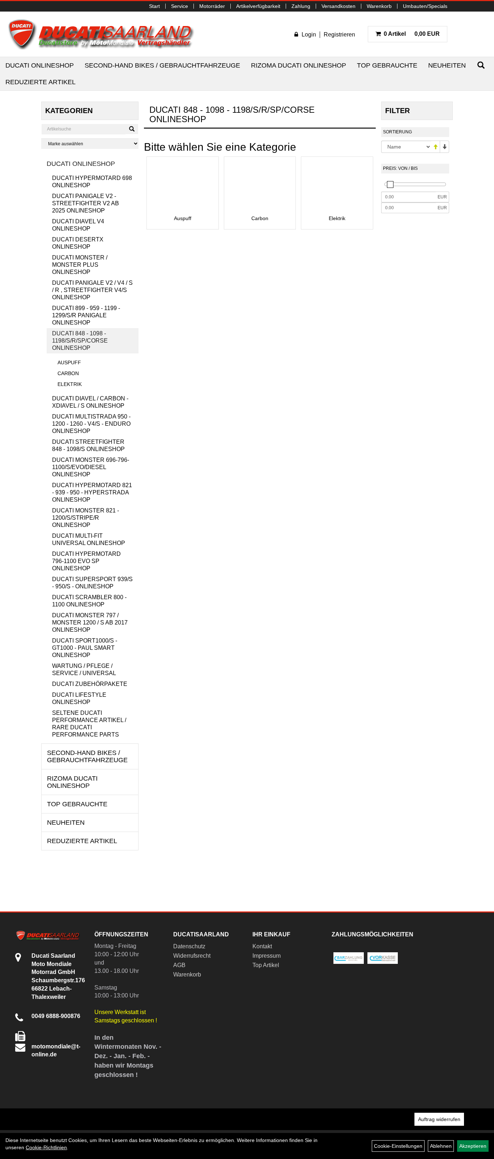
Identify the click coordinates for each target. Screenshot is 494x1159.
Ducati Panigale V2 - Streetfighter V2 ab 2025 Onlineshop (85, 203)
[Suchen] (481, 65)
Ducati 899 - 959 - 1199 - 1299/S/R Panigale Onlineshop (86, 315)
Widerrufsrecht (191, 956)
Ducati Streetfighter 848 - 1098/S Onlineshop (88, 445)
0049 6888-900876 (55, 1016)
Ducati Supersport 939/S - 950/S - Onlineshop (92, 582)
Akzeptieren (472, 1146)
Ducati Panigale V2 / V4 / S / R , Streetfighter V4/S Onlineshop (92, 290)
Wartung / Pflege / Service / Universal (84, 669)
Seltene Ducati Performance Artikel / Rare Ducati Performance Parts (89, 724)
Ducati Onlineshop (39, 65)
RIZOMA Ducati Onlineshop (298, 65)
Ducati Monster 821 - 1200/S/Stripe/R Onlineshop (85, 517)
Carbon (68, 373)
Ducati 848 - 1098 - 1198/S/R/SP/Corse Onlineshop (80, 340)
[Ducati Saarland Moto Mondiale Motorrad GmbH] (104, 34)
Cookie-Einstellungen (398, 1146)
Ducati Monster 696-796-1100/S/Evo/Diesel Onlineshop (90, 467)
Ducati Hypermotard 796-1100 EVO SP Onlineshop (86, 561)
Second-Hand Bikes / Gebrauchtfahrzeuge (162, 65)
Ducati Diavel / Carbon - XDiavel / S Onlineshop (90, 402)
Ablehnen (441, 1146)
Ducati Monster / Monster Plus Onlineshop (79, 264)
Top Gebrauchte (387, 65)
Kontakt (262, 946)
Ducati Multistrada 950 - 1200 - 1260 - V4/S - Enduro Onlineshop (91, 423)
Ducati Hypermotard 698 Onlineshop (92, 181)
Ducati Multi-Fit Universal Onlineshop (88, 539)
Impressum (266, 956)
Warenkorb (379, 6)
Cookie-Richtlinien (46, 1147)
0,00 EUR (412, 34)
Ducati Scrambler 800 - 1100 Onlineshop (89, 601)
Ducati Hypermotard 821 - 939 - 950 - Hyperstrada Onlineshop (92, 492)
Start (154, 6)
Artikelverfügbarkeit (258, 6)
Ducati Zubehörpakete (89, 684)
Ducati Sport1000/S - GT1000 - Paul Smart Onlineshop (84, 648)
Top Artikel (265, 965)
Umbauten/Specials (425, 6)
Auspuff (69, 362)
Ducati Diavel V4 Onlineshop (78, 225)
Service (179, 6)
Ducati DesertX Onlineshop (77, 243)
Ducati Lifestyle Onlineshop (79, 698)
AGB (179, 965)
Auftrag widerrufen (439, 1119)
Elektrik (70, 384)
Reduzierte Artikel (40, 82)
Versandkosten (338, 6)
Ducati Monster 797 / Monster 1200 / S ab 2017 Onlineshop (90, 622)
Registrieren (339, 34)
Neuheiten (447, 65)
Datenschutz (189, 946)
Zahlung (300, 6)
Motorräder (212, 6)
